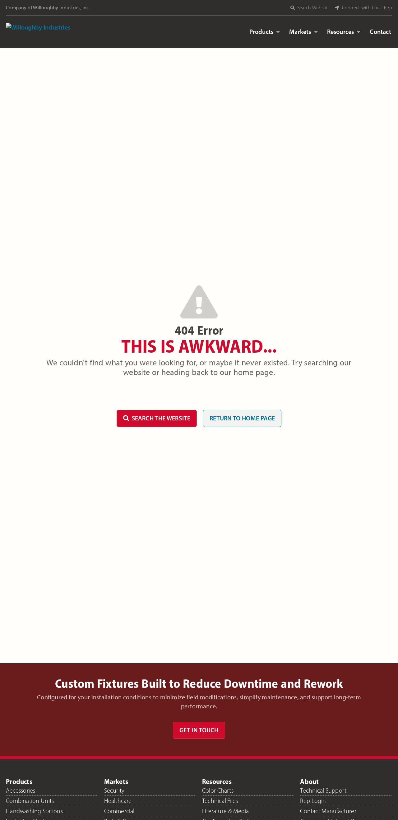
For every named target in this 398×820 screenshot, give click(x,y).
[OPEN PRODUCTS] (278, 31)
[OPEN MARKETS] (316, 31)
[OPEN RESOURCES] (358, 31)
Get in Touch (198, 730)
